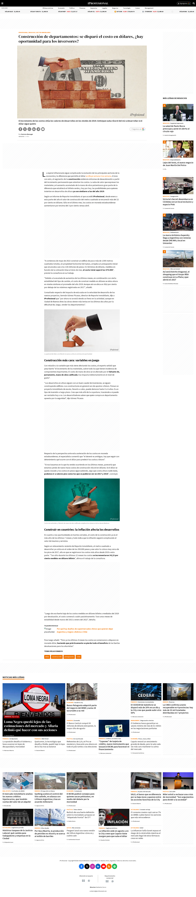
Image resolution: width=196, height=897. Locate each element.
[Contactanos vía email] (83, 880)
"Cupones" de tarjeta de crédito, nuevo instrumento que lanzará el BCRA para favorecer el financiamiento (114, 745)
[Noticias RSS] (109, 866)
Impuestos (93, 8)
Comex (137, 8)
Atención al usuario (86, 876)
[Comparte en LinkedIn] (34, 129)
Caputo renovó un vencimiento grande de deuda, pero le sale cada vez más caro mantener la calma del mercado (146, 745)
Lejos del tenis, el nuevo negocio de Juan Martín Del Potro (178, 164)
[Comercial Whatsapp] (112, 881)
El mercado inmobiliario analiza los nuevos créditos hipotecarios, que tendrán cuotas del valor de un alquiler (18, 798)
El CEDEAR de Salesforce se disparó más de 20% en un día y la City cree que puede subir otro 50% (146, 709)
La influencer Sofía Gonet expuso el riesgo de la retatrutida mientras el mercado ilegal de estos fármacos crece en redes (146, 834)
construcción (57, 657)
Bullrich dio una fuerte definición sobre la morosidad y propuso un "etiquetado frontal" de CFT (81, 815)
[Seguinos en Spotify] (114, 866)
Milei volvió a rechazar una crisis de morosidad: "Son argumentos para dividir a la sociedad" (178, 797)
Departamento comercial (110, 877)
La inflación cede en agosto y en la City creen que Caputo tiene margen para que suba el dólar (114, 834)
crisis (78, 657)
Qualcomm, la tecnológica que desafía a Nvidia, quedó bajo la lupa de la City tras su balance (50, 744)
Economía (61, 8)
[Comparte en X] (25, 129)
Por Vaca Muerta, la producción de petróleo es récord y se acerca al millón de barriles (50, 834)
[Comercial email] (107, 881)
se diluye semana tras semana (98, 176)
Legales (104, 8)
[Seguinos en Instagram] (92, 866)
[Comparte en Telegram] (38, 129)
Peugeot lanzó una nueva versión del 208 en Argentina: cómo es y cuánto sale (81, 833)
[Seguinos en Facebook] (81, 866)
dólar (47, 657)
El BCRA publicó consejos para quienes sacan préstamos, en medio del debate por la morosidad (80, 798)
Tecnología (126, 8)
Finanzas (82, 8)
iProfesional (23, 32)
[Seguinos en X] (87, 866)
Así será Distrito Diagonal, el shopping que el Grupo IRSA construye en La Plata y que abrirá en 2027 (176, 275)
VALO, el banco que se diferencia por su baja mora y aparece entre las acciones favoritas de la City (146, 797)
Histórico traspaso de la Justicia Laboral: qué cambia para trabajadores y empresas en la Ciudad (18, 834)
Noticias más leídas (13, 677)
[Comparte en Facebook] (20, 129)
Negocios (115, 8)
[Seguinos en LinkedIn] (98, 866)
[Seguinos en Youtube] (103, 866)
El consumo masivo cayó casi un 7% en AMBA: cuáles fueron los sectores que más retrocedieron (146, 815)
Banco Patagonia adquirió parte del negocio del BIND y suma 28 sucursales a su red (82, 708)
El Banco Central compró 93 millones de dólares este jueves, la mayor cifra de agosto (81, 726)
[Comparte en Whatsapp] (29, 129)
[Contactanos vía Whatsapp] (89, 880)
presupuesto (69, 657)
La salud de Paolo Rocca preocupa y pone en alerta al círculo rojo (176, 129)
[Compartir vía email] (43, 129)
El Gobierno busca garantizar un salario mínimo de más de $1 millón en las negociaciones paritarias (146, 726)
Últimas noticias (48, 8)
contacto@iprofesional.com (98, 891)
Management (149, 8)
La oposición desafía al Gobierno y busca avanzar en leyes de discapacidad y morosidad (17, 744)
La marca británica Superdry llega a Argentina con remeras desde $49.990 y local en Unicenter (177, 239)
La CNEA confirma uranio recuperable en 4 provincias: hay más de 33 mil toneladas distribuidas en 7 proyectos (178, 709)
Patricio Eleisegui (27, 134)
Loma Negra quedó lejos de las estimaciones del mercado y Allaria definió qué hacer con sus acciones (31, 725)
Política (72, 8)
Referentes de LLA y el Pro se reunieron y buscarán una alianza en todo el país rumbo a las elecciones (82, 744)
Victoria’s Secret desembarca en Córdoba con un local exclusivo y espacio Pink (178, 202)
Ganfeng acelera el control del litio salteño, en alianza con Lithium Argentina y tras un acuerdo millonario (49, 798)
